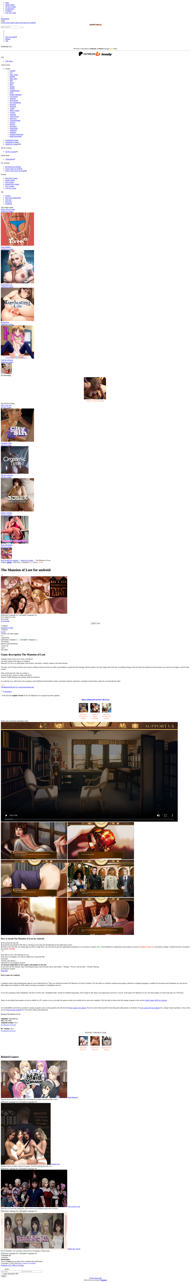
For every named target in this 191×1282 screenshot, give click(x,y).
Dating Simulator (16, 95)
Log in (4, 1276)
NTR (11, 93)
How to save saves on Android (16, 171)
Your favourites (11, 37)
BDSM (12, 77)
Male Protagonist (16, 136)
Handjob (13, 104)
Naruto (12, 87)
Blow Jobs (13, 79)
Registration (5, 19)
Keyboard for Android (13, 167)
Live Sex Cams (10, 13)
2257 (10, 1265)
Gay (11, 73)
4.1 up (3, 632)
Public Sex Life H (74, 1249)
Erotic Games (10, 180)
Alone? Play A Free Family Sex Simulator (83, 716)
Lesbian (12, 71)
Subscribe (4, 971)
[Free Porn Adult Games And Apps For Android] (18, 23)
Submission (14, 128)
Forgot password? (95, 1278)
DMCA (14, 1265)
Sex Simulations (15, 102)
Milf (11, 81)
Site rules (8, 202)
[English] (90, 25)
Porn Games (9, 182)
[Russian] (99, 25)
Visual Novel (14, 116)
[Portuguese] (97, 25)
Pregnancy (13, 126)
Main (7, 3)
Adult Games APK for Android (156, 1000)
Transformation (15, 120)
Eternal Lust (55, 1164)
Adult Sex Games (11, 144)
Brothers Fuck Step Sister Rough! (95, 401)
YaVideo (21, 1265)
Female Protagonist (16, 134)
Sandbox (13, 132)
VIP (6, 41)
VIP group (9, 61)
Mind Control (14, 110)
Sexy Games (9, 186)
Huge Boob (14, 100)
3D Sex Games (10, 7)
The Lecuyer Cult (74, 1206)
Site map (8, 200)
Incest (12, 83)
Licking (12, 112)
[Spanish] (101, 25)
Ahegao (12, 122)
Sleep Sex (13, 118)
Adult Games (10, 5)
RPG (11, 85)
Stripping (13, 106)
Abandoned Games (12, 142)
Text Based (14, 97)
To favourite (5, 621)
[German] (94, 25)
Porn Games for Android (9, 560)
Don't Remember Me (11, 1274)
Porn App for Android (14, 1010)
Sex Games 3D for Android (150, 1008)
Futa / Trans (14, 75)
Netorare (13, 98)
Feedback (8, 11)
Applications (9, 9)
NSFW (12, 89)
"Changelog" (7, 691)
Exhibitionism (14, 91)
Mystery (12, 124)
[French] (92, 25)
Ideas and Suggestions (13, 198)
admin (9, 562)
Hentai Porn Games (12, 184)
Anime (12, 108)
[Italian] (95, 25)
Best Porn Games (11, 178)
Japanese (13, 114)
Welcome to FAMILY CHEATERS (95, 716)
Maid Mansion (73, 1097)
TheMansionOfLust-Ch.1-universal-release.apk (17, 687)
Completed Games (11, 140)
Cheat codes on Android (13, 169)
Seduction (13, 130)
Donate (7, 39)
